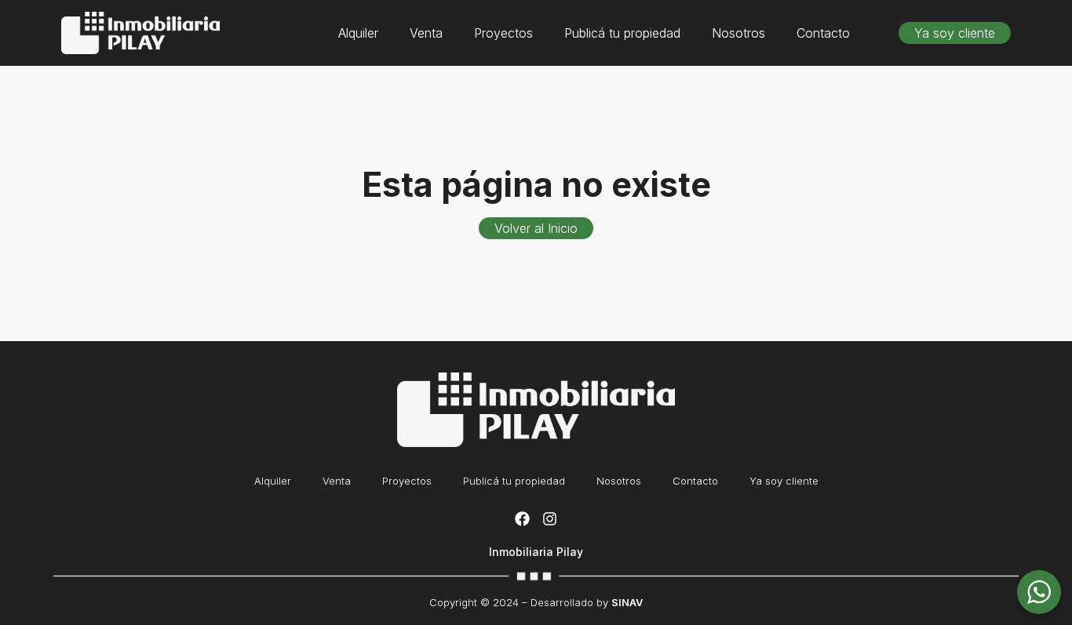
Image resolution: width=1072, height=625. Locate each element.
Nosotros (738, 33)
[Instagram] (549, 518)
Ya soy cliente (784, 480)
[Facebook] (522, 518)
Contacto (823, 33)
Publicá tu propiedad (622, 33)
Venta (426, 33)
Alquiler (358, 33)
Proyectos (503, 33)
